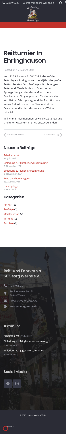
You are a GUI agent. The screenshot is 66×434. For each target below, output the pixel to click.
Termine (8, 218)
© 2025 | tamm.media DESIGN (33, 415)
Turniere (9, 223)
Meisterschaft (11, 214)
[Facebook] (60, 2)
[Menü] (33, 25)
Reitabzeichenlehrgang (17, 178)
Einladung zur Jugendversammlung (24, 170)
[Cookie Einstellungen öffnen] (5, 430)
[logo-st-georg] (33, 14)
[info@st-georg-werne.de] (7, 301)
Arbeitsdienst (11, 155)
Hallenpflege (11, 186)
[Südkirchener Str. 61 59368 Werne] (7, 293)
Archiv (7, 204)
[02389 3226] (7, 286)
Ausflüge (9, 209)
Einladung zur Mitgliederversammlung (26, 163)
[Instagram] (17, 383)
